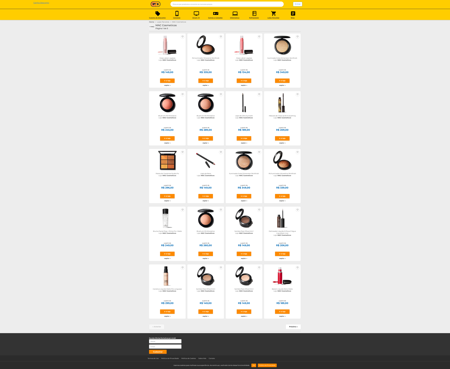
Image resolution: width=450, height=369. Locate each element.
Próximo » (293, 327)
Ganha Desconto (156, 4)
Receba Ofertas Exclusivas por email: (162, 338)
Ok (254, 365)
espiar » (167, 85)
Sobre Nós (202, 358)
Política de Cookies (188, 358)
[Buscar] (280, 4)
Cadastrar (158, 352)
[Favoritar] (183, 37)
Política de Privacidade (170, 358)
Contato (212, 358)
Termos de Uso (153, 358)
